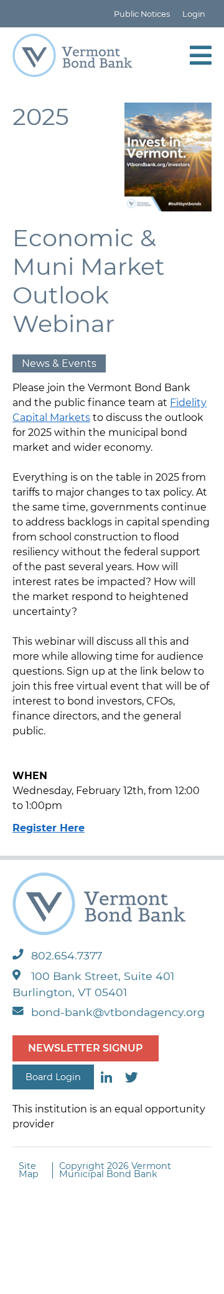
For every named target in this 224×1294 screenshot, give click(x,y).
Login (193, 14)
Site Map (29, 1170)
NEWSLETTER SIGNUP (85, 1048)
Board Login (53, 1077)
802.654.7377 (66, 955)
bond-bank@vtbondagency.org (118, 1012)
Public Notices (142, 14)
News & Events (59, 363)
